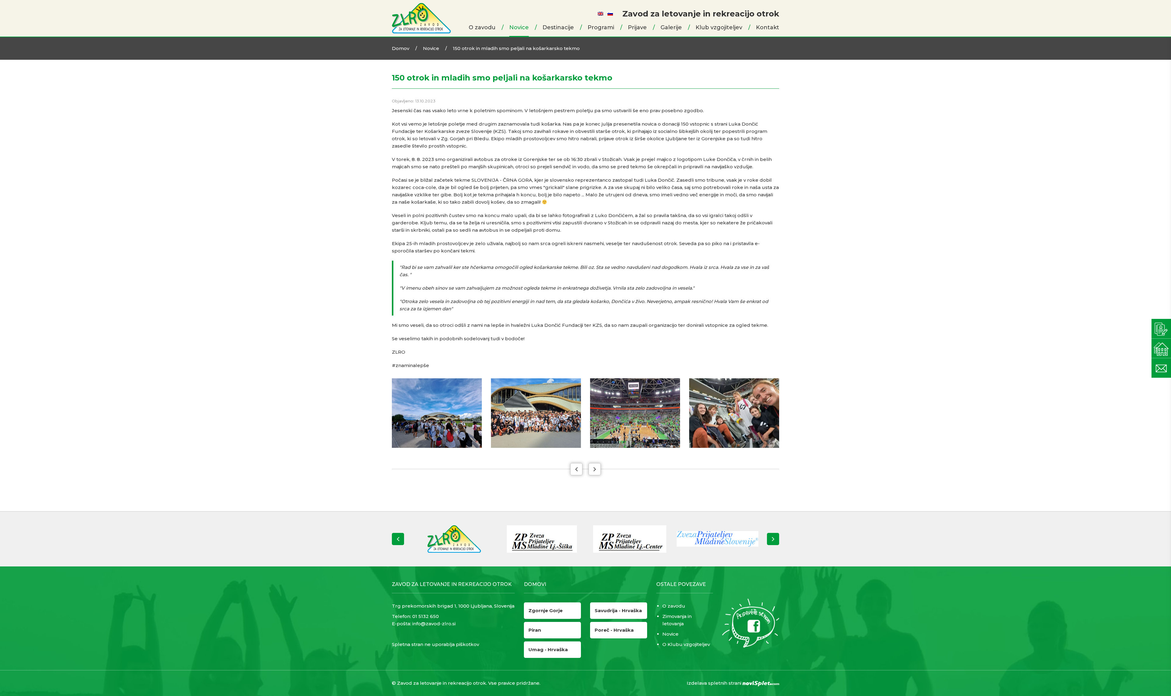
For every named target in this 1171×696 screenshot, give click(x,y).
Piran (534, 630)
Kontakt (767, 27)
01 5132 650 (425, 616)
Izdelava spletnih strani (715, 683)
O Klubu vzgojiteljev (686, 644)
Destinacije (558, 27)
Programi (601, 27)
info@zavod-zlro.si (434, 623)
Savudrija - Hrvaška (618, 610)
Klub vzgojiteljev (719, 27)
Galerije (671, 27)
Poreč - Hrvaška (614, 630)
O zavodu (482, 27)
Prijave (637, 27)
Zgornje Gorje (545, 610)
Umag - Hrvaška (548, 649)
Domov (400, 48)
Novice (519, 27)
